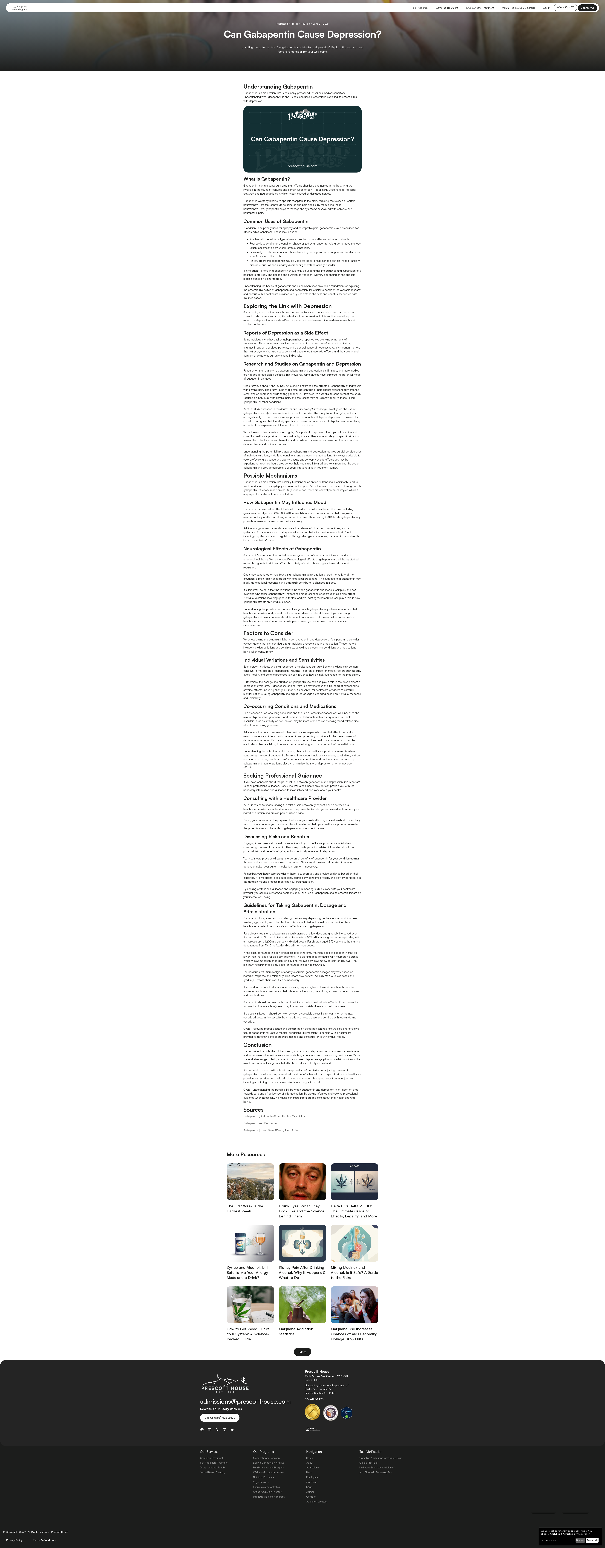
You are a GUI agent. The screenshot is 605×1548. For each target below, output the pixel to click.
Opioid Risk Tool (368, 1462)
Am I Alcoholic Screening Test (375, 1472)
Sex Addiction (420, 7)
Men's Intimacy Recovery (266, 1457)
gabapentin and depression (325, 782)
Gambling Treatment (447, 7)
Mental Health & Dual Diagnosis (518, 7)
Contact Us (587, 7)
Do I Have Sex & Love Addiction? (377, 1467)
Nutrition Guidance (263, 1477)
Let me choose (548, 1540)
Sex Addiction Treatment (214, 1462)
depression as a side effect (273, 320)
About (546, 7)
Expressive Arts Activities (266, 1486)
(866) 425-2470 (565, 7)
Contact (311, 1496)
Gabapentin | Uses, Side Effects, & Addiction (271, 1130)
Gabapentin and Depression (260, 1123)
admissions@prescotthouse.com (245, 1401)
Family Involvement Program (268, 1467)
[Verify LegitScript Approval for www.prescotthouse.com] (346, 1412)
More (302, 1352)
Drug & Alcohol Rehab (212, 1467)
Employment (313, 1477)
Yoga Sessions (261, 1482)
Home (309, 1457)
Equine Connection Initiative (268, 1462)
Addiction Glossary (316, 1501)
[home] (20, 8)
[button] (420, 8)
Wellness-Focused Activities (268, 1472)
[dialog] (570, 1536)
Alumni (310, 1491)
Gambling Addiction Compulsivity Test (380, 1457)
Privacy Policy (14, 1540)
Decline (580, 1540)
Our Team (311, 1482)
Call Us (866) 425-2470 (220, 1417)
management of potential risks (335, 744)
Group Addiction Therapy (267, 1491)
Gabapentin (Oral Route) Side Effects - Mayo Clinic (274, 1116)
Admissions (312, 1467)
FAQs (309, 1486)
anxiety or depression (278, 721)
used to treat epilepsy (342, 189)
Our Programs (263, 1452)
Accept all (592, 1540)
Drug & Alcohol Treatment (480, 7)
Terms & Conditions (44, 1540)
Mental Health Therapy (212, 1472)
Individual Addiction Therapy (269, 1496)
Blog (308, 1472)
